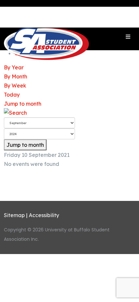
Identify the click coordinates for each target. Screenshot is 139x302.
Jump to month (22, 103)
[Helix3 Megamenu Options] (128, 37)
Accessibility (44, 215)
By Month (15, 76)
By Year (14, 67)
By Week (15, 85)
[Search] (69, 112)
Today (12, 94)
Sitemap (14, 215)
